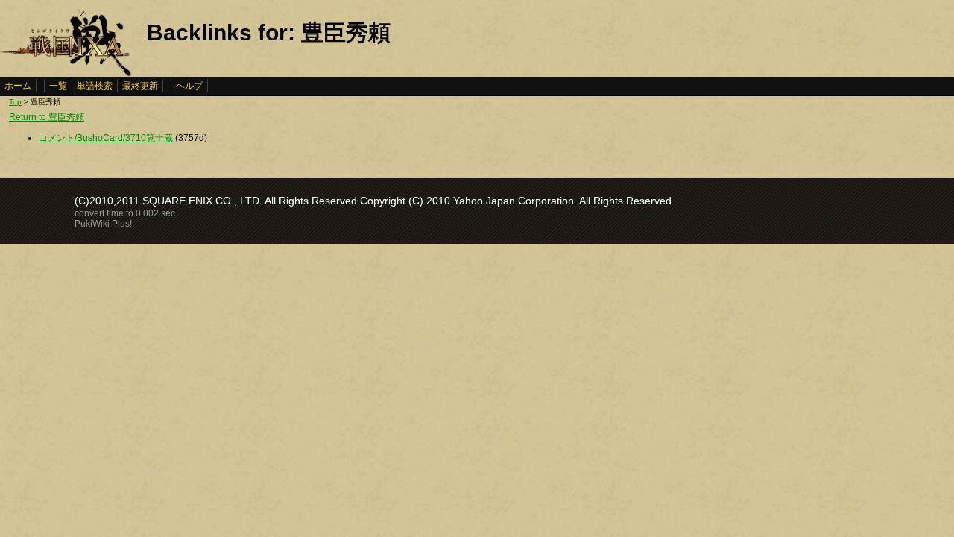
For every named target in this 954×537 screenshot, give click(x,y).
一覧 (58, 86)
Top (15, 102)
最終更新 (140, 86)
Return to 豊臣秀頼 (46, 117)
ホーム (17, 86)
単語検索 (95, 86)
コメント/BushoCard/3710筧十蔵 (106, 138)
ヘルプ (189, 86)
